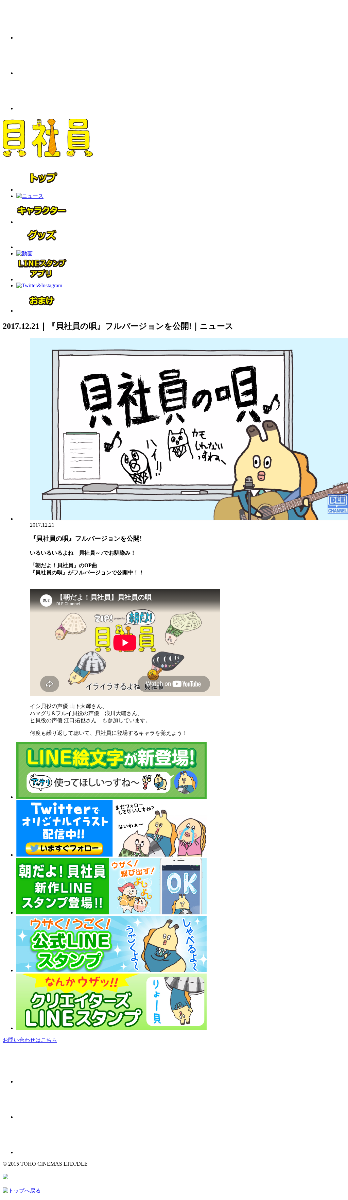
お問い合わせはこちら (30, 1040)
